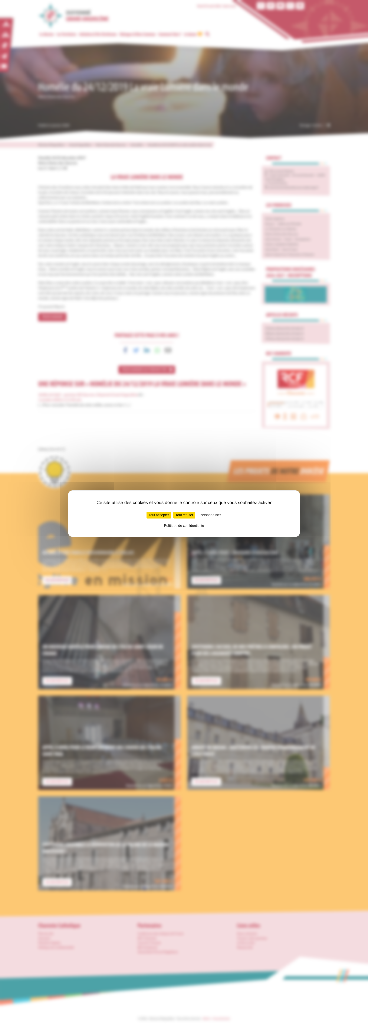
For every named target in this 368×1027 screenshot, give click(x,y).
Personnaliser (210, 515)
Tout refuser (184, 515)
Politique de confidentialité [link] (184, 525)
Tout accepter (159, 515)
